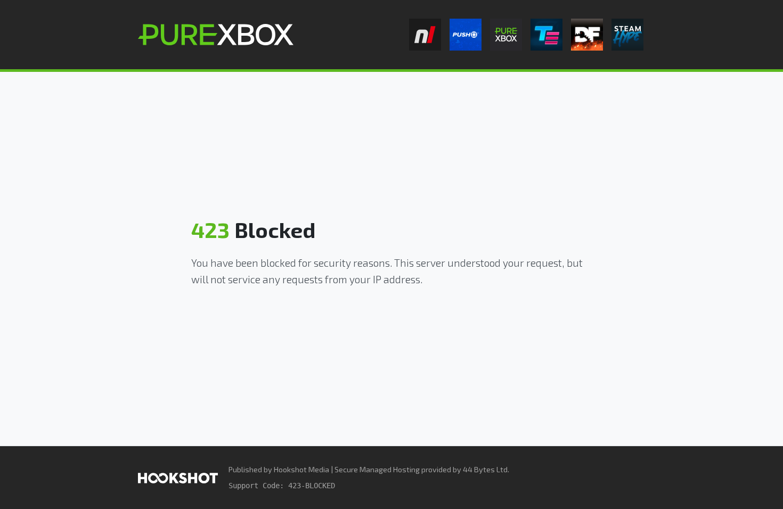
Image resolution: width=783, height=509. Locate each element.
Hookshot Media (301, 469)
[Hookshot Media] (178, 477)
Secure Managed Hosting (377, 469)
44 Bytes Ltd (485, 469)
